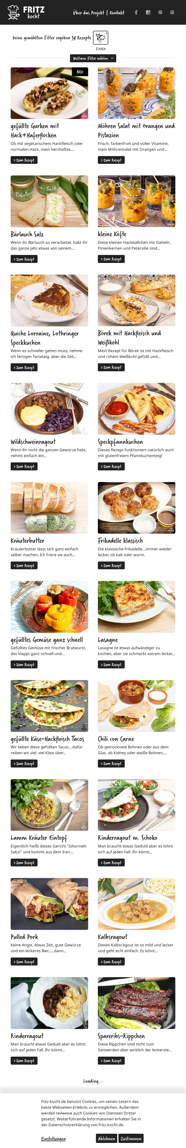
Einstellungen (53, 1138)
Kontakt (117, 12)
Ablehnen (106, 1138)
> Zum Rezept (24, 160)
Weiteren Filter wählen (90, 58)
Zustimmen (131, 1138)
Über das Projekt (88, 12)
